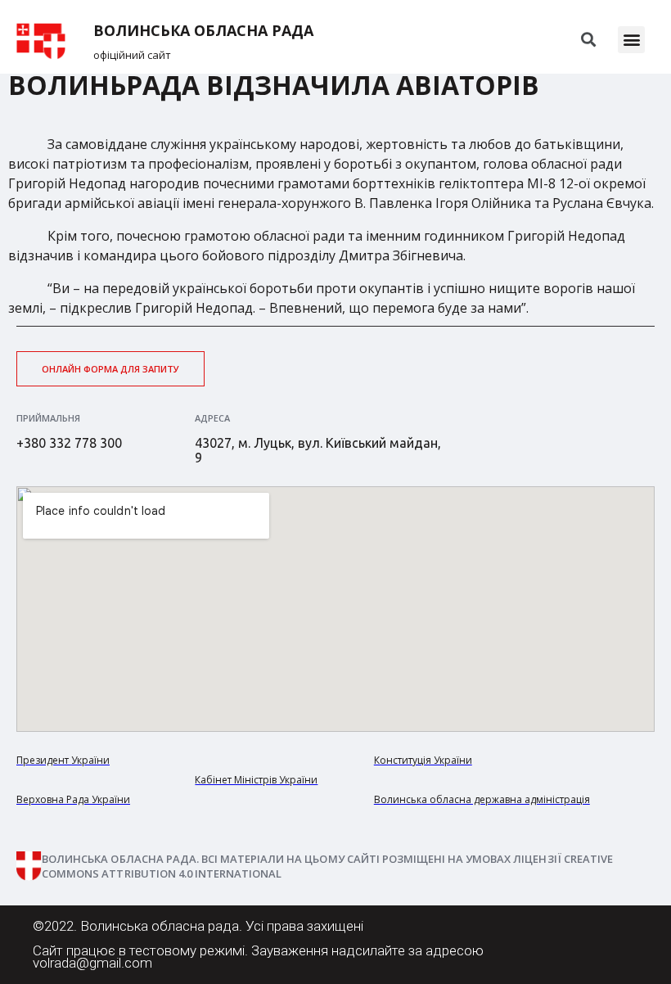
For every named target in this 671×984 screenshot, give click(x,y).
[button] (631, 39)
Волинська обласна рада (203, 30)
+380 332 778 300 (69, 443)
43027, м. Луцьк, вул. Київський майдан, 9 (318, 450)
